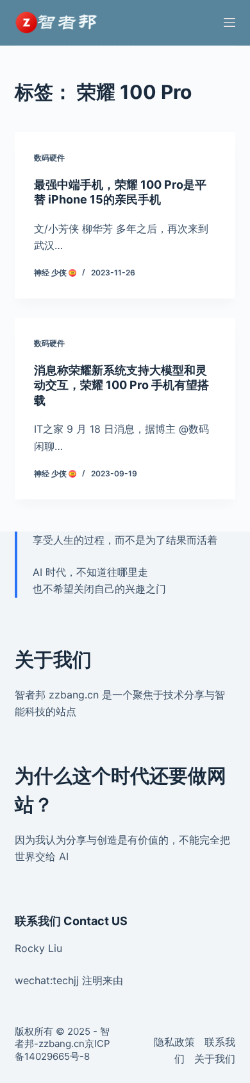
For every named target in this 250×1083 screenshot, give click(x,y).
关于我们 (214, 1058)
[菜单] (229, 22)
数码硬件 (49, 157)
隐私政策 (174, 1041)
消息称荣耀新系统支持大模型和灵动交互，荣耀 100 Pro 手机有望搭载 (121, 385)
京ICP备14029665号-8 (62, 1049)
